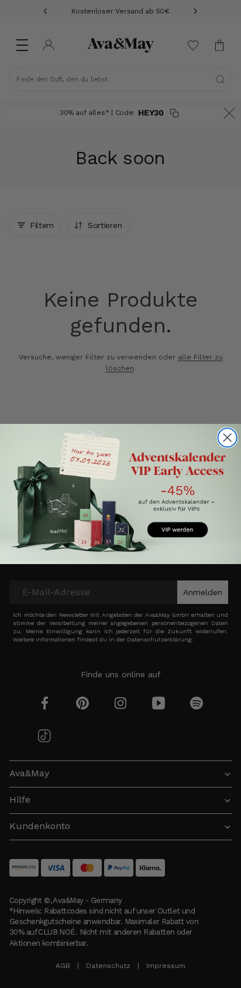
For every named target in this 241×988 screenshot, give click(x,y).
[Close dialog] (227, 437)
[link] (120, 494)
